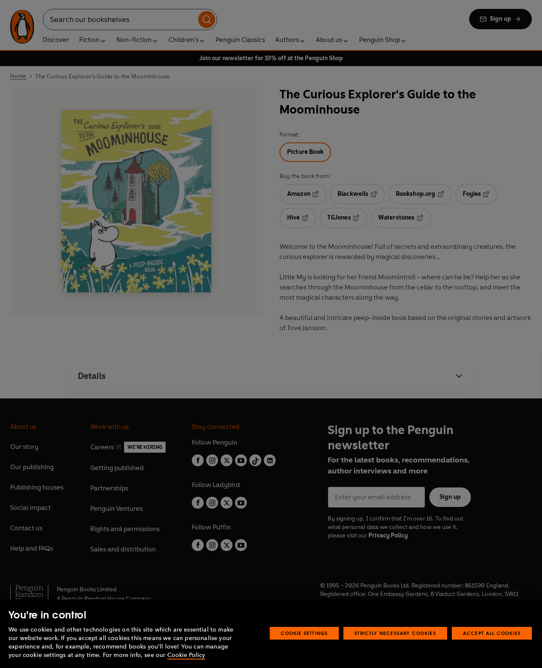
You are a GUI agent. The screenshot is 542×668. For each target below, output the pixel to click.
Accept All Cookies (492, 633)
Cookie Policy (186, 655)
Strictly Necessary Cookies (395, 633)
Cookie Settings (304, 633)
